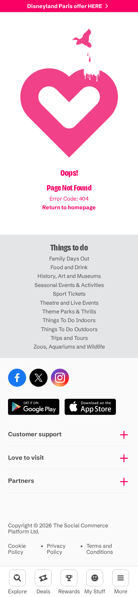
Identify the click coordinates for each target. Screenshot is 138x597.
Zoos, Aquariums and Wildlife (69, 347)
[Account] (94, 578)
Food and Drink (69, 267)
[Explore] (17, 578)
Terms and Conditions (99, 549)
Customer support (35, 434)
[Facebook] (17, 378)
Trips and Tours (69, 338)
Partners (21, 480)
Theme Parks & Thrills (69, 311)
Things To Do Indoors (69, 320)
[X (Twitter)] (38, 378)
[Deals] (43, 578)
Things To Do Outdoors (69, 329)
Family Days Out (69, 258)
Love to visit (26, 457)
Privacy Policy (56, 549)
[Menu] (120, 578)
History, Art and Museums (69, 276)
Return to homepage (69, 207)
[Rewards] (69, 578)
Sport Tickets (69, 294)
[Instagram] (60, 378)
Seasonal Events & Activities (69, 285)
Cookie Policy (17, 549)
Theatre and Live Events (69, 303)
